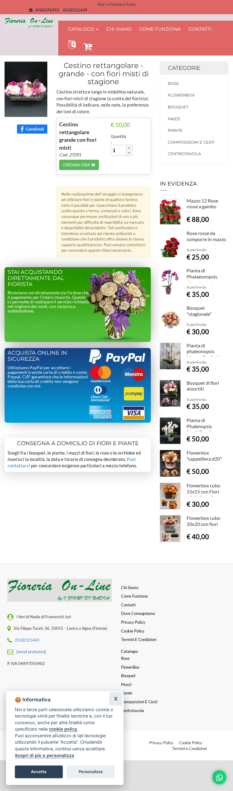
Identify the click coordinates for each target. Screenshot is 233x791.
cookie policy (63, 728)
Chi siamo (129, 587)
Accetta (38, 771)
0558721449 (75, 10)
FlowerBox (181, 95)
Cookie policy (132, 631)
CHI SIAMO (119, 29)
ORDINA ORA (77, 164)
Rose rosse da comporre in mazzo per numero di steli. (206, 239)
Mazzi (174, 118)
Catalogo (82, 29)
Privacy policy (133, 622)
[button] (70, 44)
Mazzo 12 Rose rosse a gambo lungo (202, 207)
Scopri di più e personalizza (44, 755)
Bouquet (178, 106)
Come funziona (134, 596)
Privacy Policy (161, 742)
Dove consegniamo (138, 613)
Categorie (184, 68)
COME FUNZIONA (160, 29)
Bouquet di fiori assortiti (203, 386)
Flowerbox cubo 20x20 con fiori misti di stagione (204, 524)
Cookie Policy (190, 742)
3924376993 (47, 10)
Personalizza (91, 771)
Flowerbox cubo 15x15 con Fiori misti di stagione (204, 491)
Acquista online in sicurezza (37, 355)
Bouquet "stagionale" (199, 311)
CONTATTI (200, 29)
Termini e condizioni (138, 639)
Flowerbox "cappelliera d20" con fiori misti (204, 459)
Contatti (128, 604)
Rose (173, 83)
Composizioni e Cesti (191, 142)
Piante (175, 130)
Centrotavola (184, 153)
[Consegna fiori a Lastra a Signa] (29, 22)
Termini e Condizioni (189, 748)
